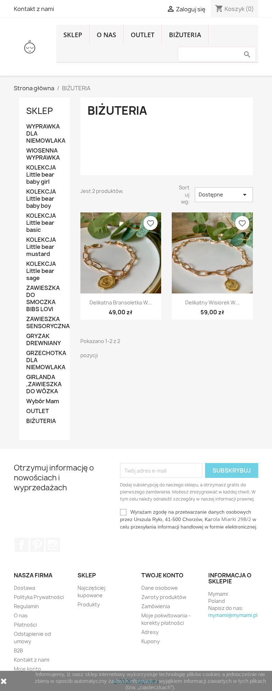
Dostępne (224, 194)
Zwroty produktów (163, 597)
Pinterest (37, 545)
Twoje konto (162, 575)
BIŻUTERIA (185, 34)
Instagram (53, 545)
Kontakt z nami (34, 9)
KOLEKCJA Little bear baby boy (41, 199)
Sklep (72, 34)
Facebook (22, 545)
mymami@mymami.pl (232, 615)
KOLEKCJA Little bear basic (41, 223)
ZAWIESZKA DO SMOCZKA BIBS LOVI (43, 298)
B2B (18, 650)
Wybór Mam (42, 401)
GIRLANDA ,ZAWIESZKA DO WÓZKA (44, 384)
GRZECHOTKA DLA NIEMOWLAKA (44, 360)
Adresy (150, 632)
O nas (106, 34)
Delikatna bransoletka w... (121, 302)
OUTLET (142, 34)
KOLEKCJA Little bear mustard (41, 247)
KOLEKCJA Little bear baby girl (41, 174)
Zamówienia (155, 606)
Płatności (25, 624)
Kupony (150, 641)
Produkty (89, 604)
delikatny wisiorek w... (212, 302)
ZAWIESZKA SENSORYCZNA (44, 322)
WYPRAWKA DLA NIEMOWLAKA (44, 133)
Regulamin (26, 606)
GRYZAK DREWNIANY (43, 339)
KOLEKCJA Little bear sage (41, 271)
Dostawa (24, 587)
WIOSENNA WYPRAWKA (43, 154)
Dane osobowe (159, 587)
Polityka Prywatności (39, 597)
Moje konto (27, 669)
